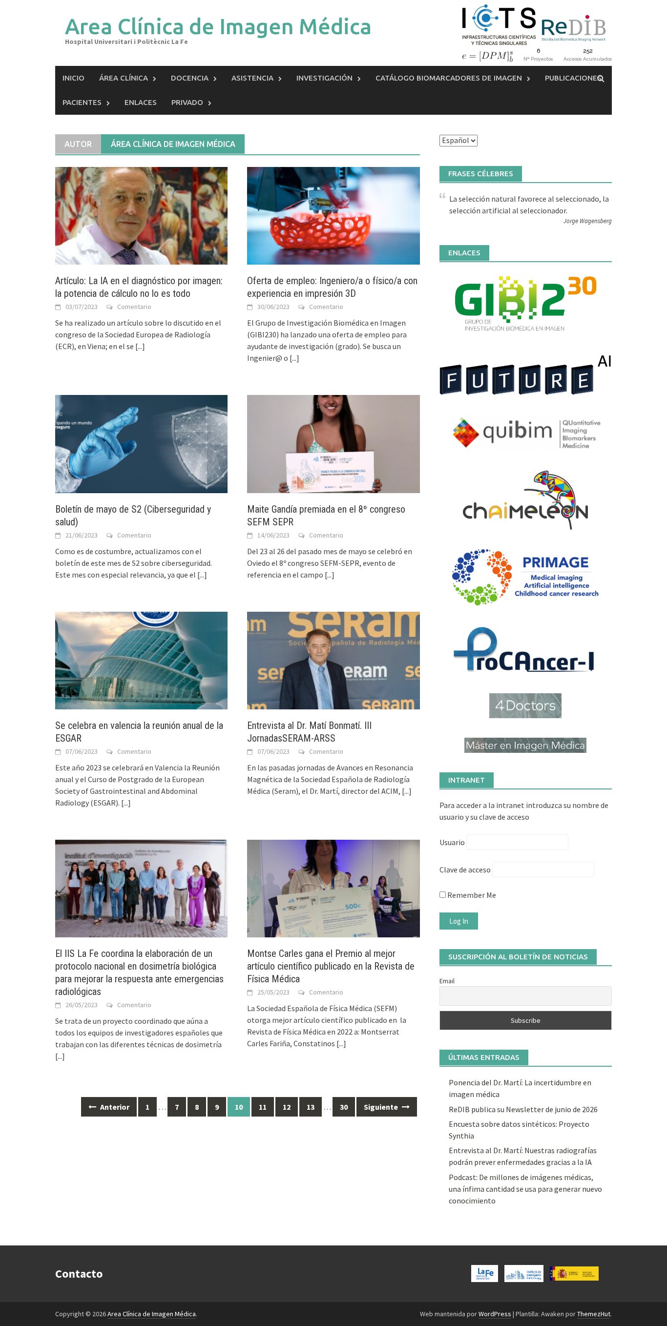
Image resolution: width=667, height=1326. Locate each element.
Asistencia (252, 78)
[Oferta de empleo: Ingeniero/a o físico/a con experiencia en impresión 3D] (333, 215)
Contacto (79, 1273)
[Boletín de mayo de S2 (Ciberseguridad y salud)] (141, 443)
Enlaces (141, 102)
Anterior (114, 1107)
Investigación (324, 78)
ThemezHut (593, 1313)
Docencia (189, 78)
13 (310, 1107)
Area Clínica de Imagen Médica (218, 26)
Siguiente (381, 1107)
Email (447, 980)
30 (344, 1107)
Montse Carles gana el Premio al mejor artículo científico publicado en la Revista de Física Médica (331, 966)
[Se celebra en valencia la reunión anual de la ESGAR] (141, 659)
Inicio (73, 78)
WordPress (495, 1313)
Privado (187, 102)
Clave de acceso (465, 869)
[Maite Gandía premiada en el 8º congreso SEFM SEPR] (333, 443)
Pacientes (82, 102)
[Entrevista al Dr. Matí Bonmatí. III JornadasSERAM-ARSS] (333, 659)
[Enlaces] (525, 303)
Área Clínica (123, 78)
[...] (140, 346)
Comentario (134, 306)
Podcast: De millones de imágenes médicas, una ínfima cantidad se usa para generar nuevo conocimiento (525, 1188)
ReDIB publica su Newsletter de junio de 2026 (523, 1109)
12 (287, 1107)
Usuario (452, 842)
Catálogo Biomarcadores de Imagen (448, 78)
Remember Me (471, 895)
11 (263, 1107)
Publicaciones (573, 78)
